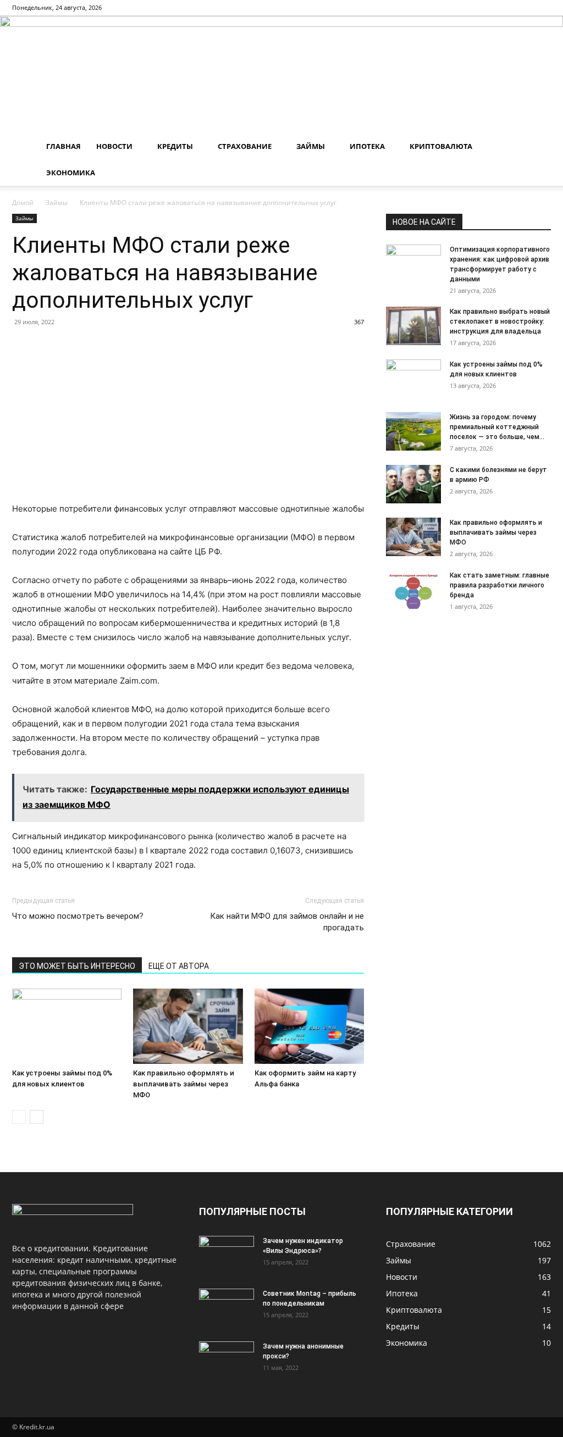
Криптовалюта (441, 146)
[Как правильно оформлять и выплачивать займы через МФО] (187, 1026)
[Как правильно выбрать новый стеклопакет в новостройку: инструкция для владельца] (413, 326)
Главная (63, 146)
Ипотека (367, 146)
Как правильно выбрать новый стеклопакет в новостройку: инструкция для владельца (500, 321)
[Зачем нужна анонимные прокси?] (226, 1360)
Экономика (70, 172)
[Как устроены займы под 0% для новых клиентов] (67, 1026)
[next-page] (36, 1117)
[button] (538, 147)
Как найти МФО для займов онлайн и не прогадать (287, 922)
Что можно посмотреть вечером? (77, 916)
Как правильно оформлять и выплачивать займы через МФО (183, 1084)
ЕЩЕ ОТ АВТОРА (178, 966)
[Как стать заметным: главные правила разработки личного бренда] (413, 589)
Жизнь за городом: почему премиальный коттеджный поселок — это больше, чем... (497, 427)
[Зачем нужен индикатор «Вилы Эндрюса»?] (226, 1255)
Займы (310, 146)
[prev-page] (19, 1117)
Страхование (245, 146)
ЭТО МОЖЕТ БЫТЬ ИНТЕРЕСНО (77, 966)
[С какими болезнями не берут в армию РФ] (413, 484)
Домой (23, 202)
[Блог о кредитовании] (281, 74)
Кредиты (175, 146)
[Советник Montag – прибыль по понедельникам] (226, 1308)
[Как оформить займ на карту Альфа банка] (309, 1026)
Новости (114, 146)
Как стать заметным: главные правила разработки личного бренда (499, 585)
